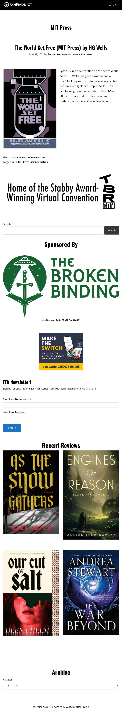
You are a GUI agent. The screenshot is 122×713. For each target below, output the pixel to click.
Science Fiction (37, 157)
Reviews (22, 157)
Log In (86, 707)
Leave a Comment (82, 54)
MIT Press (23, 162)
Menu (115, 5)
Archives (7, 679)
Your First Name (17, 399)
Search (7, 224)
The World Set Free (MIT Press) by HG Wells (61, 47)
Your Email (14, 412)
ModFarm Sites (74, 707)
